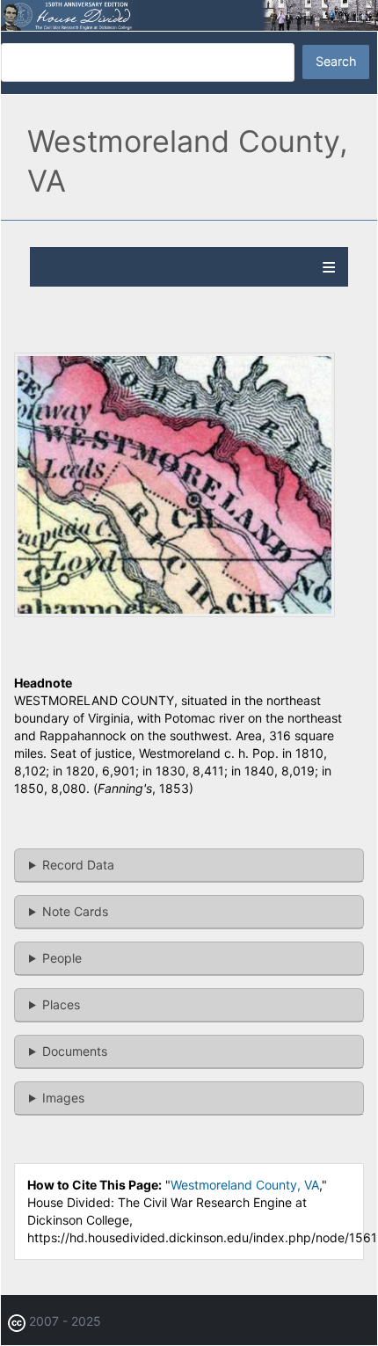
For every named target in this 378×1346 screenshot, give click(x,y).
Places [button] (61, 1004)
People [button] (62, 957)
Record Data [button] (78, 864)
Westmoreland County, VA (245, 1184)
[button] (174, 612)
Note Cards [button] (75, 911)
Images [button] (63, 1097)
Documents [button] (74, 1051)
